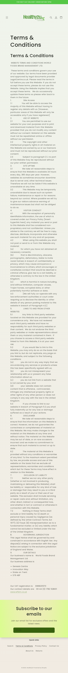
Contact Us (54, 646)
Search (10, 646)
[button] (6, 17)
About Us (29, 651)
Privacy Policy (41, 646)
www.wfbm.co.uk (18, 592)
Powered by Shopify (40, 668)
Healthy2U (30, 668)
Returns (39, 651)
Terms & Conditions (24, 646)
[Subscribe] (52, 630)
